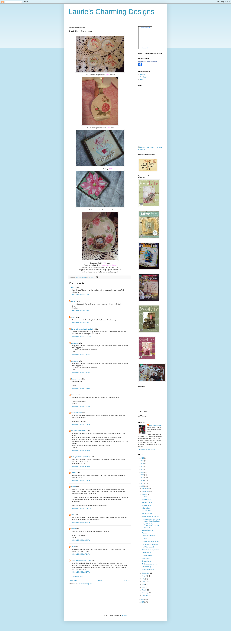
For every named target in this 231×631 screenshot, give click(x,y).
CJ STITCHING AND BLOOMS (81, 560)
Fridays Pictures (147, 513)
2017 (142, 463)
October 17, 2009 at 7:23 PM (81, 480)
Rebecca (74, 395)
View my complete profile (146, 449)
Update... (145, 538)
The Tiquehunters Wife (78, 431)
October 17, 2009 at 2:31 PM (81, 406)
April (144, 587)
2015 (142, 469)
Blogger (124, 615)
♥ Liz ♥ (73, 287)
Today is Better (147, 505)
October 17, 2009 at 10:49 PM (81, 508)
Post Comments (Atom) (85, 584)
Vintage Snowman (148, 530)
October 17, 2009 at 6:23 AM (81, 311)
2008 (142, 599)
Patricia (73, 473)
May (143, 584)
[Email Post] (97, 277)
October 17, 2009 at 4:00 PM (81, 450)
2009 (142, 486)
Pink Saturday (146, 553)
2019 (142, 461)
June (144, 581)
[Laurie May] (140, 66)
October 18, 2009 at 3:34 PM (81, 540)
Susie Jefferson (76, 413)
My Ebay (143, 77)
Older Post (127, 580)
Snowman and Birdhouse (150, 516)
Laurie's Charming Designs (111, 12)
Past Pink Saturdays (148, 536)
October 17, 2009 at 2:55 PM (81, 424)
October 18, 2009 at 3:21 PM (81, 522)
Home (100, 580)
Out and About (146, 511)
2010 (142, 483)
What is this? (145, 48)
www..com (145, 27)
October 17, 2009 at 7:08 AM (81, 323)
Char (72, 515)
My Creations (146, 499)
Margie (73, 529)
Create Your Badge (151, 61)
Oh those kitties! (147, 555)
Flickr (142, 79)
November (145, 491)
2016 (142, 466)
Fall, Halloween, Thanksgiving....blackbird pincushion (151, 525)
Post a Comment (77, 576)
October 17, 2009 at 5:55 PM (81, 466)
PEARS (144, 497)
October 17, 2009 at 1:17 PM (81, 354)
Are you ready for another (150, 544)
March (144, 590)
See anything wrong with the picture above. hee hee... (151, 520)
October (145, 494)
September (146, 573)
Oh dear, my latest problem (150, 541)
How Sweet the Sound (108, 265)
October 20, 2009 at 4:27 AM (81, 572)
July (143, 579)
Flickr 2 (142, 74)
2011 (142, 480)
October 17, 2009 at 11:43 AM (81, 336)
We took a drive (147, 502)
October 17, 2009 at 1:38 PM (81, 388)
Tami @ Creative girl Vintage (80, 457)
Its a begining (146, 561)
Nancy (73, 317)
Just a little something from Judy (82, 329)
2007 (142, 602)
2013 (142, 475)
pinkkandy (74, 343)
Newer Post (73, 580)
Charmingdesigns (155, 425)
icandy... (74, 301)
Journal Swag (75, 379)
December (145, 489)
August (144, 576)
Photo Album (146, 558)
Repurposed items (148, 570)
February (145, 593)
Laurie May (141, 61)
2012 (142, 478)
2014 (142, 472)
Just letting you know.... (149, 564)
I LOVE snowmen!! (148, 547)
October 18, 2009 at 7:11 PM (81, 554)
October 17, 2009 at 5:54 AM (81, 295)
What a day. (146, 508)
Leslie (73, 546)
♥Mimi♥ (73, 487)
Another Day (146, 533)
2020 (142, 458)
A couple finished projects (150, 550)
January (145, 596)
